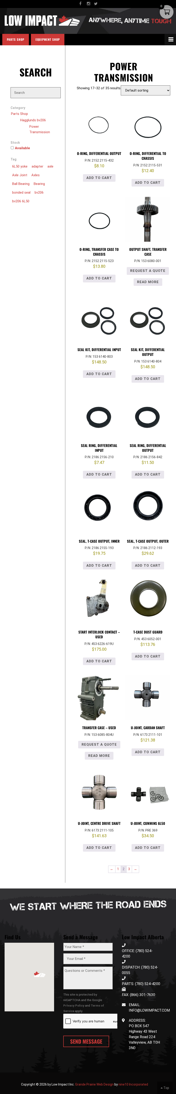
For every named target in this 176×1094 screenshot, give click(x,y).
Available (22, 148)
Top (166, 1088)
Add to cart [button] (99, 178)
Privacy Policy (73, 1005)
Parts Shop (15, 39)
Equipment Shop (48, 39)
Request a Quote (147, 271)
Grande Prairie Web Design (94, 1084)
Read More (148, 282)
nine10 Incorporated (133, 1084)
